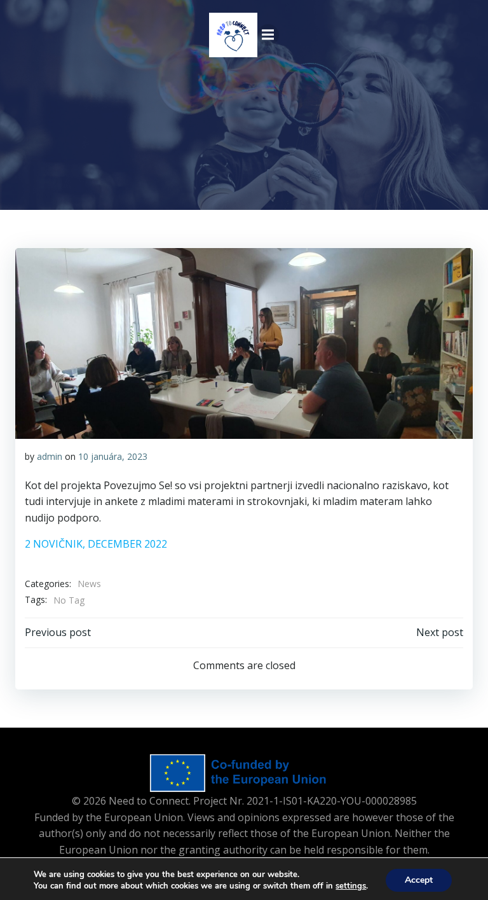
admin (49, 456)
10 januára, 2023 (112, 456)
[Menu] (268, 35)
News (89, 584)
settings (351, 886)
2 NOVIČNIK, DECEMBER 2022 (96, 544)
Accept (419, 880)
